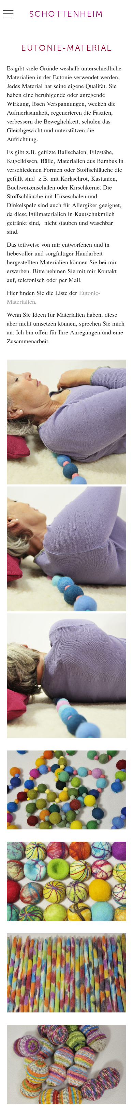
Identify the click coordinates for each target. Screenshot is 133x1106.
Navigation (8, 13)
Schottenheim (66, 14)
